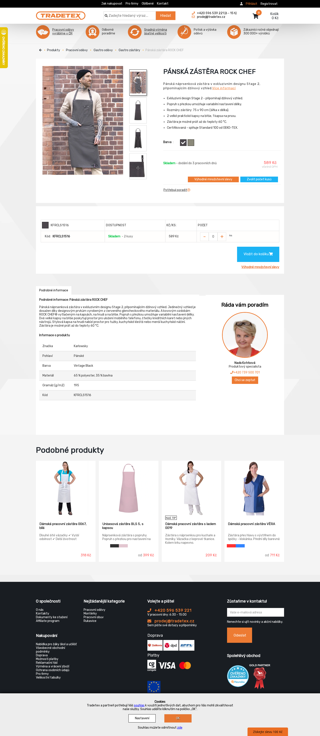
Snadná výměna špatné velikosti (155, 31)
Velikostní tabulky (48, 677)
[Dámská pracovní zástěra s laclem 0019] (191, 488)
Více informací (224, 88)
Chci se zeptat (245, 380)
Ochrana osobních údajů (52, 670)
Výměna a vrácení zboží (52, 666)
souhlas (139, 705)
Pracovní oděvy (77, 50)
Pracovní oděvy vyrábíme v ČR (63, 31)
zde (179, 727)
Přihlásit (251, 4)
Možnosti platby (47, 659)
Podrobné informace (53, 290)
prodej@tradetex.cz (174, 621)
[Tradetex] (61, 13)
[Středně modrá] (240, 545)
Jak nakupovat (111, 3)
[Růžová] (123, 545)
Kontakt (162, 3)
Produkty (53, 50)
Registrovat (269, 4)
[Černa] (114, 545)
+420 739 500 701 (246, 372)
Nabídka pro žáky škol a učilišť (56, 644)
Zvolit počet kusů (259, 179)
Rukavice (90, 621)
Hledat (165, 16)
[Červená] (231, 545)
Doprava (42, 655)
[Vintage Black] (183, 142)
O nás (40, 610)
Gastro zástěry (129, 50)
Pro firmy (132, 3)
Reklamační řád (46, 663)
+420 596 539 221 (172, 610)
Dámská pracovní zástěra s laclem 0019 (190, 526)
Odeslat (240, 635)
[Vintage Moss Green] (191, 142)
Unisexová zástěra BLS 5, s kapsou (122, 526)
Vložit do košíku (256, 254)
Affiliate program (47, 621)
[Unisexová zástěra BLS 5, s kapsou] (128, 488)
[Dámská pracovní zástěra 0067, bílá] (65, 488)
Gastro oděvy (103, 50)
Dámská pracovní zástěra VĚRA (251, 524)
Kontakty (42, 613)
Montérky (90, 613)
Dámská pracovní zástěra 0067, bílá (63, 526)
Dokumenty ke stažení (51, 617)
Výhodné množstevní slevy (213, 179)
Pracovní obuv (94, 617)
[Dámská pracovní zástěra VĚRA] (254, 488)
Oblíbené (148, 3)
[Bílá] (105, 545)
